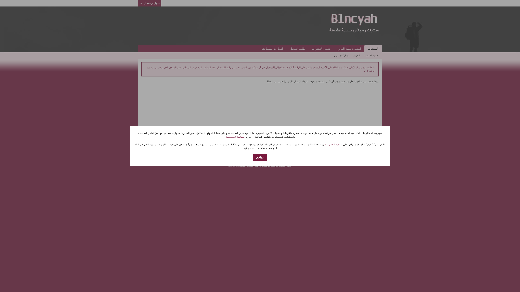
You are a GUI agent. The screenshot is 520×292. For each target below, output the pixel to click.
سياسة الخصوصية (234, 136)
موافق (260, 157)
